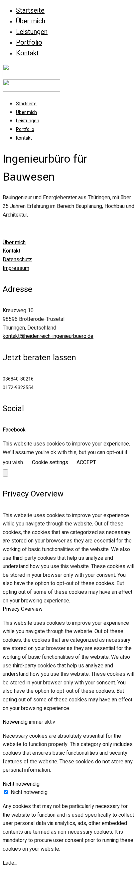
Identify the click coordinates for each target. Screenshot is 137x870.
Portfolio (29, 42)
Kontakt (27, 53)
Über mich (30, 21)
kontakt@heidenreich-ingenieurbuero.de (48, 336)
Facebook (14, 430)
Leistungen (32, 32)
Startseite (30, 10)
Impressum (16, 268)
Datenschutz (17, 260)
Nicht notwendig (29, 792)
